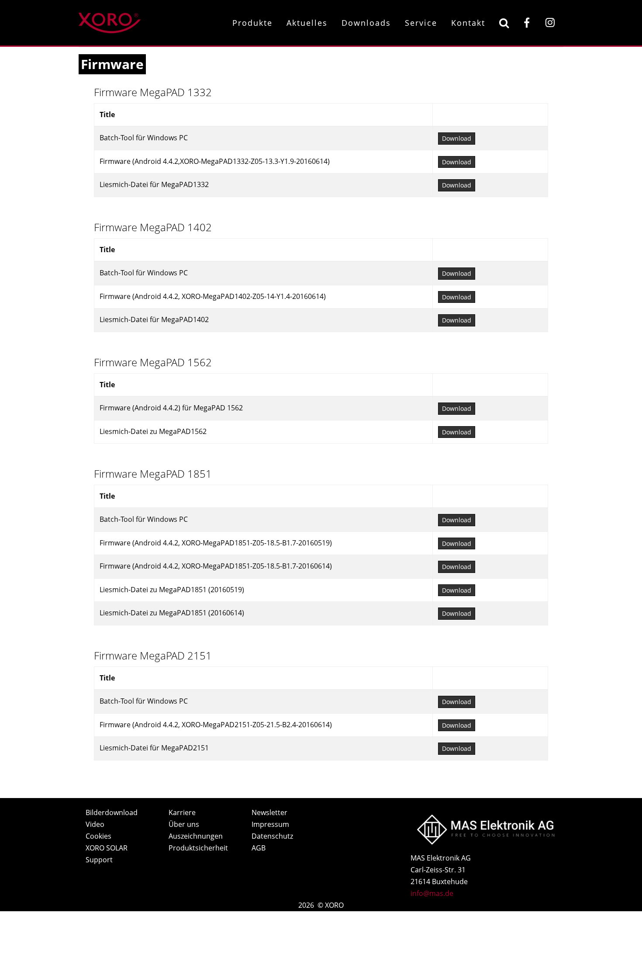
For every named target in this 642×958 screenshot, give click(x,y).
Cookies (98, 836)
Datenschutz (272, 836)
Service (421, 22)
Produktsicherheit (198, 848)
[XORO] (110, 22)
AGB (259, 848)
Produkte (252, 22)
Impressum (270, 824)
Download (456, 138)
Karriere (182, 812)
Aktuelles (307, 22)
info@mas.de (432, 893)
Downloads (366, 22)
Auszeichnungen (196, 836)
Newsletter (269, 812)
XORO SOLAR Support (107, 853)
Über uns (184, 824)
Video (95, 824)
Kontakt (468, 22)
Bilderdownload (112, 812)
